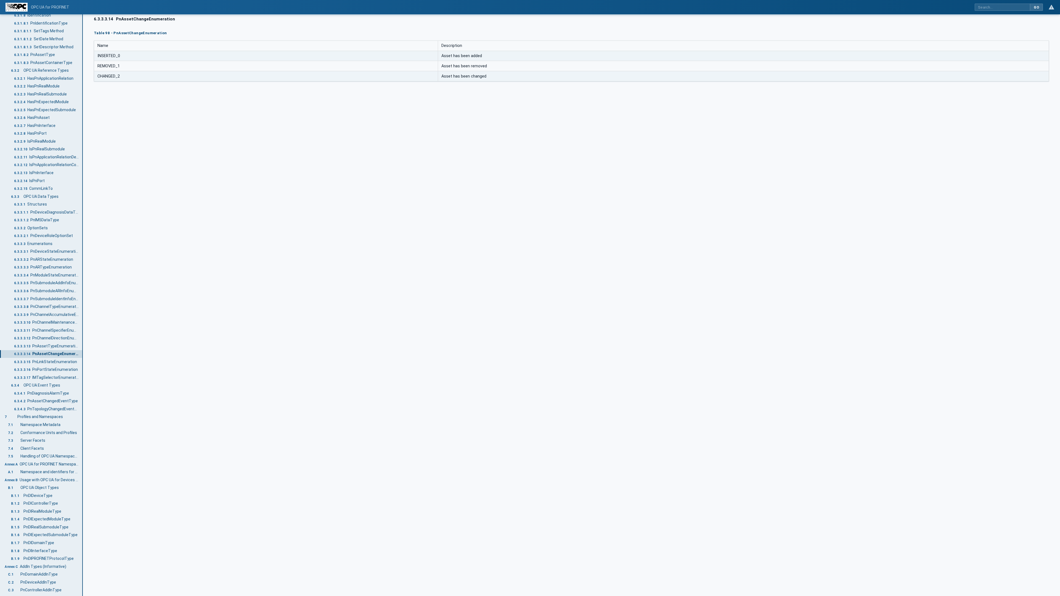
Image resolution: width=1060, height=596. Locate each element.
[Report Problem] (1051, 7)
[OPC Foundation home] (17, 7)
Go (1036, 7)
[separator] (83, 305)
